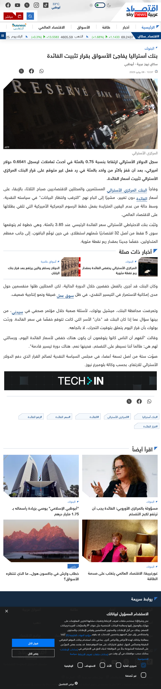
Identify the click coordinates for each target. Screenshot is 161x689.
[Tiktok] (46, 5)
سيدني (17, 311)
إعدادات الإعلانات (69, 649)
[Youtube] (17, 5)
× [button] (6, 611)
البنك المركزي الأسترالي (127, 189)
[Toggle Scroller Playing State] (3, 35)
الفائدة (141, 197)
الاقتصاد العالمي (52, 26)
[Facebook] (8, 5)
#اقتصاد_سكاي (148, 35)
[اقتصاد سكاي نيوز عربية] (136, 12)
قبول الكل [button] (33, 643)
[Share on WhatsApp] (41, 71)
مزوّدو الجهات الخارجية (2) (78, 634)
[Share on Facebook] (31, 71)
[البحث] (30, 16)
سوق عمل (65, 294)
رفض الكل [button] (33, 653)
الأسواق (83, 26)
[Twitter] (27, 5)
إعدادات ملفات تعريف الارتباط (93, 654)
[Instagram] (36, 5)
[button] (56, 5)
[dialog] (80, 648)
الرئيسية (148, 26)
